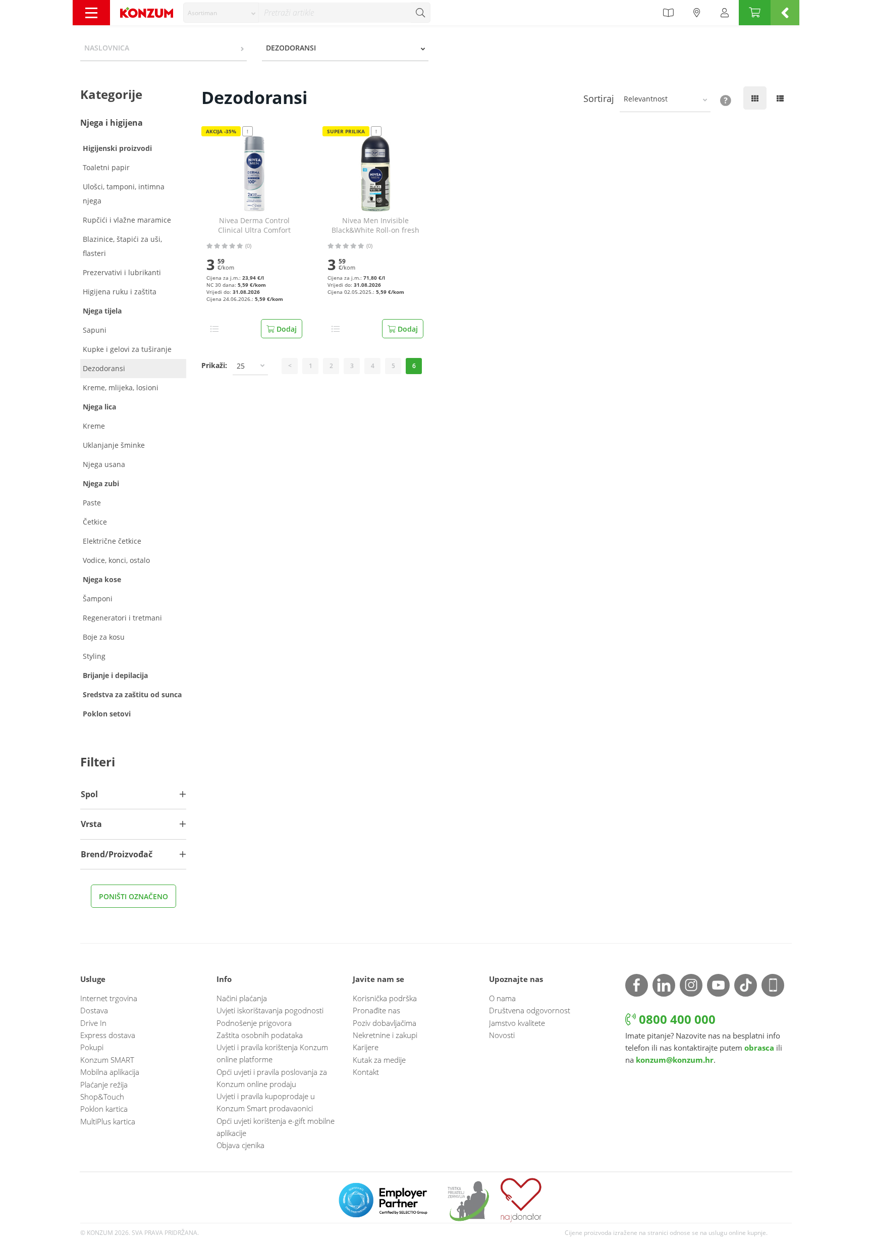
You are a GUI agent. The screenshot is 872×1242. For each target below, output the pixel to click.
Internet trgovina (108, 998)
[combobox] (221, 13)
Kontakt (366, 1072)
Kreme (94, 426)
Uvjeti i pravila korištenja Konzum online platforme (272, 1053)
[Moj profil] (725, 12)
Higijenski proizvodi (117, 148)
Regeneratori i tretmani (122, 618)
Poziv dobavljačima (384, 1023)
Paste (92, 502)
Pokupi (91, 1047)
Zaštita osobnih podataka (259, 1035)
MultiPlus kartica (107, 1121)
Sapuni (94, 330)
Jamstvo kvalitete (517, 1023)
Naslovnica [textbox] (106, 48)
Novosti (502, 1035)
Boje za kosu (104, 637)
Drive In (93, 1023)
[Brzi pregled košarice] (785, 12)
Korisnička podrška (385, 998)
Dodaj (286, 329)
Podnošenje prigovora (254, 1023)
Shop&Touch (102, 1097)
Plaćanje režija (104, 1084)
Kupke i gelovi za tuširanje (127, 349)
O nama (502, 998)
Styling (94, 656)
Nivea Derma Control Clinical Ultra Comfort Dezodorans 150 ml (254, 225)
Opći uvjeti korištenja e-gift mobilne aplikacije (275, 1127)
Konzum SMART (107, 1060)
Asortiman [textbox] (202, 13)
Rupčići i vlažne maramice (127, 220)
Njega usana (104, 464)
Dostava (94, 1010)
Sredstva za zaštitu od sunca (132, 694)
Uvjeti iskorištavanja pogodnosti (269, 1010)
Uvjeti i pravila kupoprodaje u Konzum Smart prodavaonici (265, 1102)
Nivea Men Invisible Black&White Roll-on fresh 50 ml (375, 225)
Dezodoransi (104, 368)
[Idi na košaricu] (755, 12)
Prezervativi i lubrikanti (122, 272)
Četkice (95, 522)
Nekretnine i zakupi (385, 1035)
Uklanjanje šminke (114, 445)
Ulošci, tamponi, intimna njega (124, 193)
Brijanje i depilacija (115, 675)
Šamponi (98, 598)
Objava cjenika (240, 1145)
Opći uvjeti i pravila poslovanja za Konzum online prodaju (271, 1078)
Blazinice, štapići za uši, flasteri (122, 246)
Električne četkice (112, 541)
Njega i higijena (111, 122)
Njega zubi (101, 483)
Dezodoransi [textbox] (291, 48)
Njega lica (99, 406)
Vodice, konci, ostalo (116, 560)
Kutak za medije (379, 1060)
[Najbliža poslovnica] (697, 12)
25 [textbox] (241, 366)
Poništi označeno (133, 896)
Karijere (365, 1047)
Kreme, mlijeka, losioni (120, 387)
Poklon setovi (107, 713)
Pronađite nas (376, 1010)
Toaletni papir (106, 167)
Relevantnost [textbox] (646, 99)
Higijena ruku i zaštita (119, 291)
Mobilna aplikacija (109, 1072)
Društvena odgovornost (529, 1010)
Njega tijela (102, 311)
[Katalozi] (668, 12)
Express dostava (107, 1035)
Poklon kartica (104, 1109)
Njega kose (102, 579)
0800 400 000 (676, 1019)
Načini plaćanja (241, 998)
